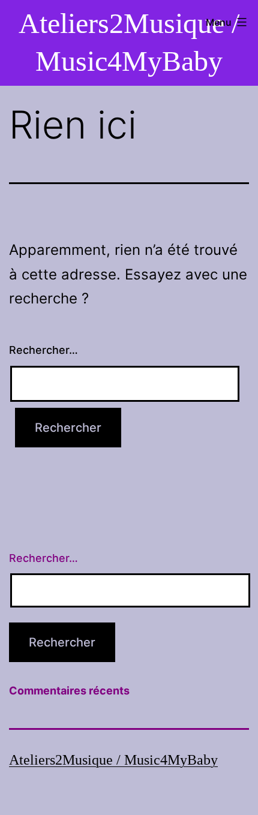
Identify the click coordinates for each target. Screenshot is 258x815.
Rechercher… (43, 350)
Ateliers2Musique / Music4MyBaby (113, 760)
